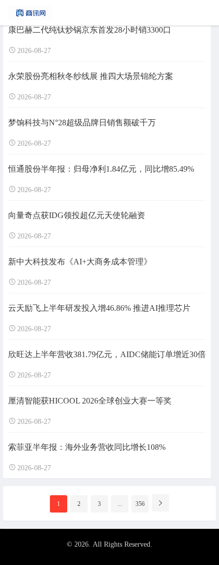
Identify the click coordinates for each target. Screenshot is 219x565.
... (120, 503)
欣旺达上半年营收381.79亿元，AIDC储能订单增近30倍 (107, 354)
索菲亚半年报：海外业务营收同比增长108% (87, 447)
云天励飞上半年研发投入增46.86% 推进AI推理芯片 (99, 308)
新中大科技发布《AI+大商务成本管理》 (80, 261)
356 (140, 503)
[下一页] (160, 503)
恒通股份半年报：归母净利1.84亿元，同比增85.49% (101, 169)
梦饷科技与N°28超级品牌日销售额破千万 (82, 122)
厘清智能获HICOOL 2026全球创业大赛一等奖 (90, 400)
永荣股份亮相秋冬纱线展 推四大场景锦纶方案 (90, 76)
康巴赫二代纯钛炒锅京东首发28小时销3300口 (89, 29)
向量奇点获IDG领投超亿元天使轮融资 (76, 215)
